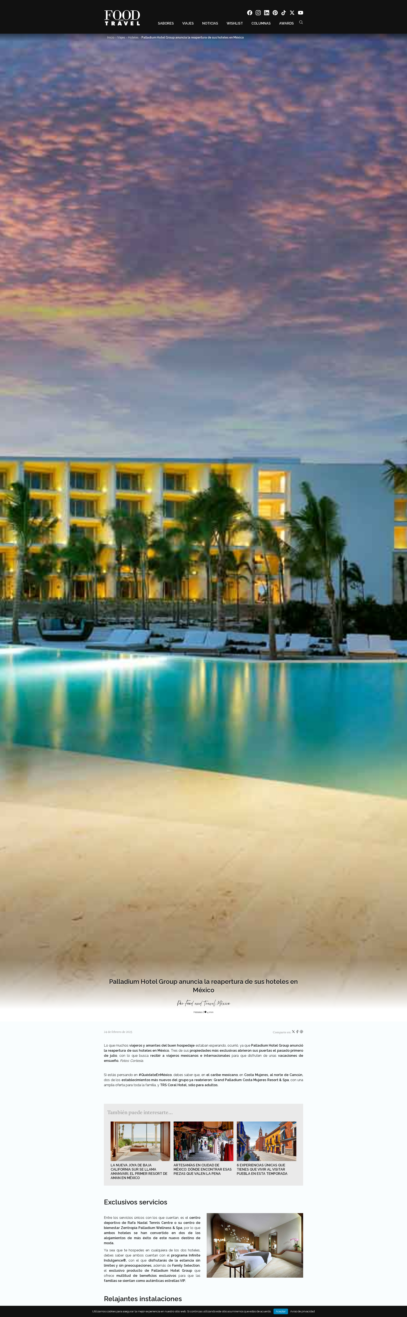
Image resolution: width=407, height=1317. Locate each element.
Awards (286, 23)
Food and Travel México (207, 1004)
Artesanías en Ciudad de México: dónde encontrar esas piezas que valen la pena (203, 1169)
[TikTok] (283, 13)
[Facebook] (249, 13)
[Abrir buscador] (301, 22)
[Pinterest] (275, 13)
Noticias (210, 23)
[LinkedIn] (266, 13)
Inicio (110, 37)
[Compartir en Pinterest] (301, 1032)
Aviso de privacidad (302, 1311)
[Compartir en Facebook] (298, 1032)
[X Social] (292, 13)
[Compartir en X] (294, 1032)
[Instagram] (258, 13)
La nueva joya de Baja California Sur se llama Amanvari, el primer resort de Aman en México (139, 1171)
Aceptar (281, 1311)
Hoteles (133, 37)
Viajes (188, 23)
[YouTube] (300, 13)
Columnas (261, 23)
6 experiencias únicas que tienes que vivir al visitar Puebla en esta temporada (262, 1169)
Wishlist (235, 23)
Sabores (166, 23)
